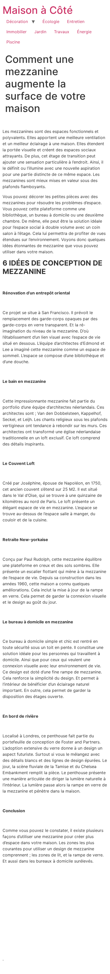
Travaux (61, 31)
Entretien (75, 21)
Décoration (17, 21)
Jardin (40, 31)
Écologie (50, 21)
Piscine (13, 41)
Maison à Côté (38, 10)
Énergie (84, 31)
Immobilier (16, 31)
